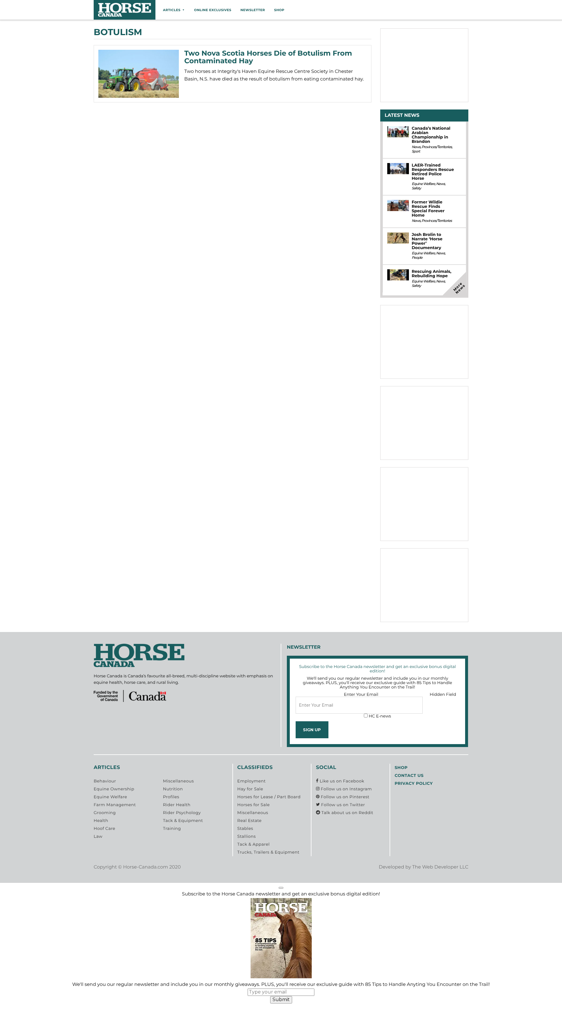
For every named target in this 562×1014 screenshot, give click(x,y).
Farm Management (115, 804)
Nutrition (173, 789)
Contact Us (409, 775)
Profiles (171, 796)
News (416, 147)
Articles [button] (172, 10)
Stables (245, 828)
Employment (251, 781)
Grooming (105, 812)
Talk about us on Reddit (346, 812)
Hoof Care (104, 828)
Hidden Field (443, 694)
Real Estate (249, 820)
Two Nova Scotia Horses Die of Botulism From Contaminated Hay (268, 57)
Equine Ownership (114, 789)
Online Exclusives (212, 10)
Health (101, 820)
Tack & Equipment (183, 820)
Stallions (246, 836)
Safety (416, 188)
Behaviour (105, 781)
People (417, 258)
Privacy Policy (414, 783)
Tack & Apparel (253, 844)
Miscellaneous (178, 781)
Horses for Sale (253, 804)
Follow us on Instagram (346, 789)
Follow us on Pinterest (344, 796)
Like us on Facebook (341, 781)
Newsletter (252, 10)
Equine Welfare (423, 184)
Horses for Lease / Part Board (269, 796)
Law (98, 836)
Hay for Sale (250, 789)
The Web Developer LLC (440, 867)
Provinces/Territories (437, 147)
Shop (279, 10)
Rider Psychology (182, 812)
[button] (281, 888)
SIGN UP (312, 729)
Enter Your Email (361, 694)
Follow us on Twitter (342, 804)
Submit (281, 999)
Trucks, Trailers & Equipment (268, 852)
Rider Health (177, 804)
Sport (416, 151)
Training (172, 828)
